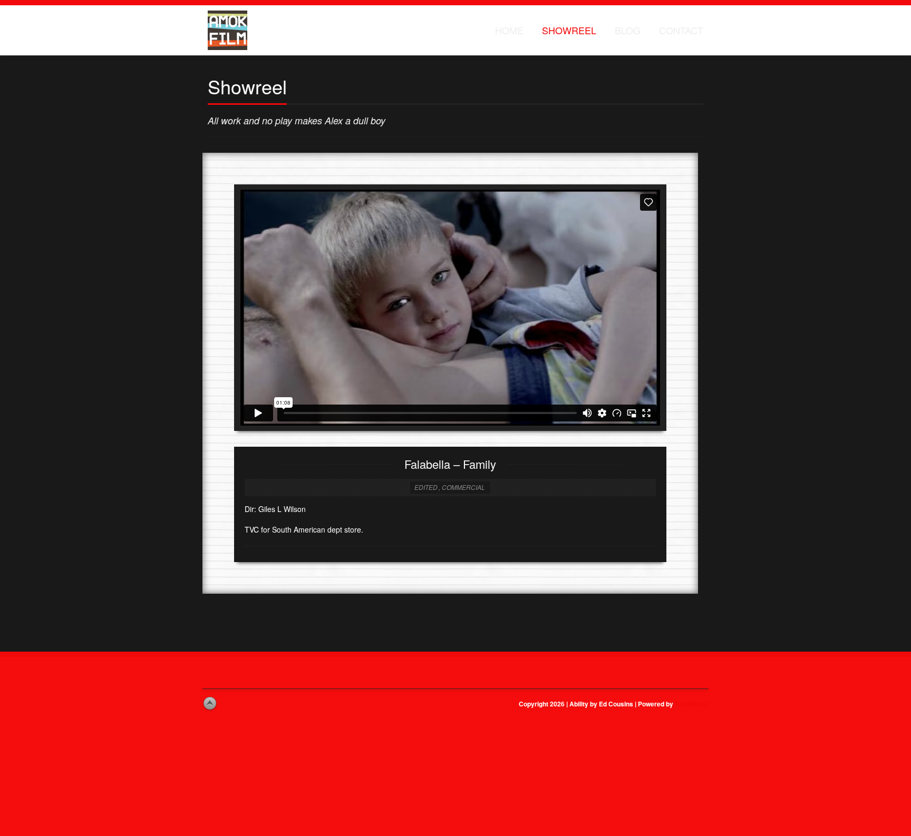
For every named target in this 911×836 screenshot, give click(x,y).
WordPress (692, 704)
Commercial (463, 487)
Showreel (569, 30)
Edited (426, 487)
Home (509, 30)
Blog (628, 30)
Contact (681, 30)
